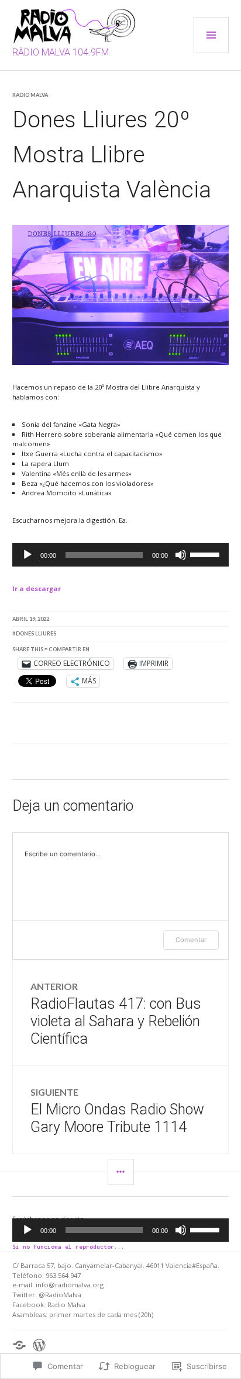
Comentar (190, 940)
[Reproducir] (27, 555)
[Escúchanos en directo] (19, 1345)
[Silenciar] (181, 555)
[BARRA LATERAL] (121, 1172)
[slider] (206, 553)
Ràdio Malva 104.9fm (60, 52)
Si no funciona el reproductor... (68, 1246)
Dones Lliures (36, 633)
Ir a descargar (36, 588)
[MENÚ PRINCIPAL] (211, 35)
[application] (120, 555)
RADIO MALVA (30, 95)
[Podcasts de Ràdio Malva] (39, 1345)
